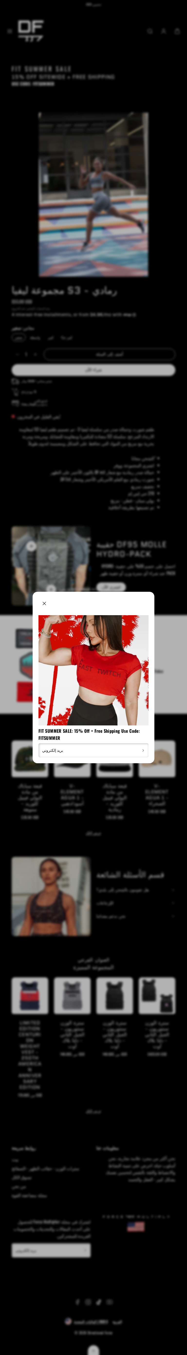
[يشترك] (143, 750)
